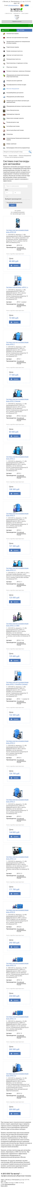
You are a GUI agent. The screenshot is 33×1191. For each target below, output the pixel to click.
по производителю (17, 214)
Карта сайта (4, 1186)
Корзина (17, 15)
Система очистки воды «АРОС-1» (17, 287)
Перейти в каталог (16, 21)
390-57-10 (16, 13)
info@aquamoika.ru (13, 5)
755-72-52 (8, 13)
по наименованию (18, 212)
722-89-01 (24, 13)
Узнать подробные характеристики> (15, 253)
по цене (18, 210)
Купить (16, 265)
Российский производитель (14, 202)
